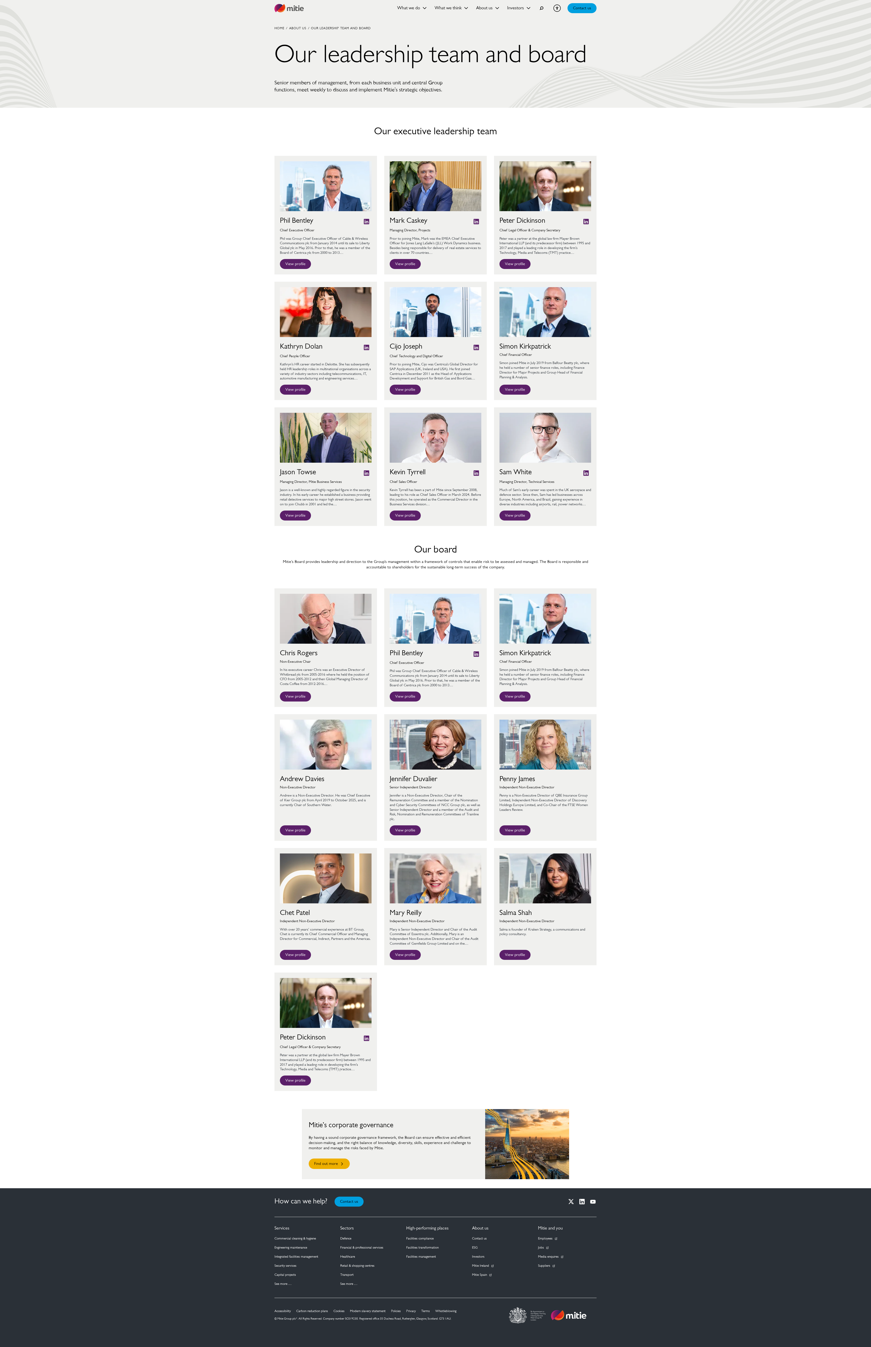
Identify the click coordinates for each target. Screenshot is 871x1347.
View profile (295, 264)
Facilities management (421, 1257)
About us (480, 1228)
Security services (285, 1266)
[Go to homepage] (568, 1315)
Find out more (326, 1164)
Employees (545, 1238)
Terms (425, 1311)
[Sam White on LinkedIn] (586, 473)
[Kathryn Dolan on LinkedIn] (367, 347)
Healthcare (347, 1257)
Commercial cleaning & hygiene (295, 1238)
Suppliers (544, 1266)
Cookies (339, 1311)
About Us (297, 28)
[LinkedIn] (582, 1201)
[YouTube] (593, 1201)
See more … (283, 1284)
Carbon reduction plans (312, 1311)
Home (279, 28)
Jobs (541, 1247)
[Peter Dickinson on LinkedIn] (586, 222)
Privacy (411, 1311)
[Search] (542, 8)
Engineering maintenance (290, 1247)
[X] (571, 1201)
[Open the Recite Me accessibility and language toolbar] (557, 8)
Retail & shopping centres (357, 1266)
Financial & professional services (361, 1247)
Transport (347, 1275)
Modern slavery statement (368, 1311)
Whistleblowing (445, 1311)
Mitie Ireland (480, 1266)
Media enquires (548, 1257)
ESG (475, 1247)
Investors (478, 1257)
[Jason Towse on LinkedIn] (367, 473)
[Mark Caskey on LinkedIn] (476, 222)
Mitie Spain (479, 1275)
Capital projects (285, 1275)
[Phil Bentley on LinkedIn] (367, 222)
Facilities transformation (422, 1247)
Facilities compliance (420, 1238)
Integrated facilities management (296, 1257)
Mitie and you (550, 1228)
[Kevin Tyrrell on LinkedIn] (476, 473)
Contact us (582, 8)
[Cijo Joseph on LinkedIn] (476, 347)
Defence (345, 1238)
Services (281, 1228)
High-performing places (427, 1228)
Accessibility (282, 1311)
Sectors (347, 1228)
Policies (396, 1311)
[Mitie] (289, 8)
